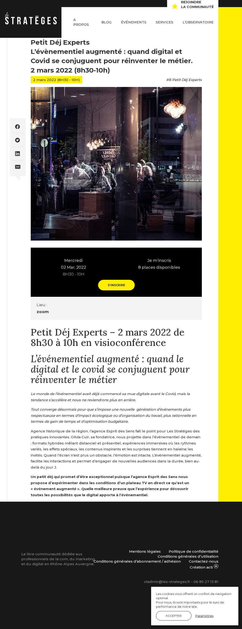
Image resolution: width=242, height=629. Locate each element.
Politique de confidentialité (193, 551)
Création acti (202, 567)
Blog (106, 22)
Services (164, 22)
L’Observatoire (198, 22)
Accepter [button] (174, 615)
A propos (81, 22)
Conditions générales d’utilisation (188, 556)
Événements (133, 22)
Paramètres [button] (204, 616)
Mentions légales (145, 551)
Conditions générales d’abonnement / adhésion (137, 561)
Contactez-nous (203, 561)
